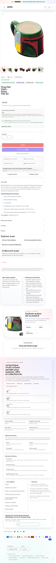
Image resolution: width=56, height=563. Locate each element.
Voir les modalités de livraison (36, 122)
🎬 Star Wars (10, 77)
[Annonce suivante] (51, 2)
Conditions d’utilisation (39, 555)
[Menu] (4, 7)
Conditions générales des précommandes (11, 498)
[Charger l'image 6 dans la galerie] (34, 69)
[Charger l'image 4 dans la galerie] (22, 69)
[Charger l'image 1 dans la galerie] (4, 69)
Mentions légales (9, 509)
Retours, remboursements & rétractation (15, 491)
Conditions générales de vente (12, 494)
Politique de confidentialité (11, 505)
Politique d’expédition (13, 557)
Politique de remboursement (14, 555)
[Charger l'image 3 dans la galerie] (16, 69)
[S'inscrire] (39, 524)
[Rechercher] (45, 7)
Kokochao (13, 553)
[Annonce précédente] (4, 2)
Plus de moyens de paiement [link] (22, 153)
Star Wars (27, 253)
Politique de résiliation (13, 559)
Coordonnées (22, 557)
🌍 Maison (4, 77)
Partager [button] (4, 262)
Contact (7, 484)
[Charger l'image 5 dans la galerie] (28, 69)
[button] (52, 7)
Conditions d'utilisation (10, 502)
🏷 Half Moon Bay (18, 77)
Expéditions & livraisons (11, 487)
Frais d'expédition (13, 105)
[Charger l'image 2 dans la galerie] (10, 69)
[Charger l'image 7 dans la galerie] (40, 69)
